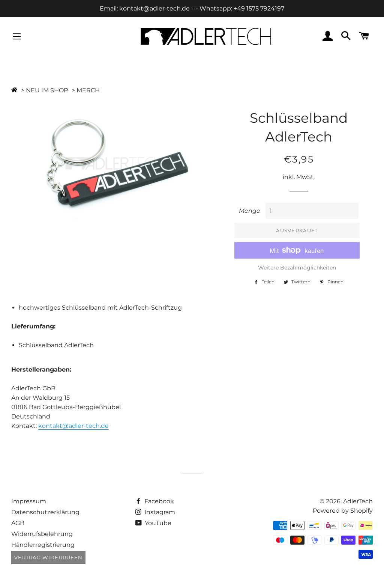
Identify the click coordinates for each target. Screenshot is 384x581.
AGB (17, 523)
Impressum (28, 501)
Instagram (159, 512)
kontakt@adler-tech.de (73, 425)
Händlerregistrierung (43, 544)
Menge (249, 210)
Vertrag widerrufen (48, 557)
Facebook (158, 501)
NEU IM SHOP (47, 90)
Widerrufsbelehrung (42, 533)
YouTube (157, 523)
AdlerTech (358, 501)
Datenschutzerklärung (45, 512)
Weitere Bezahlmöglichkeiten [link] (297, 267)
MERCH (88, 90)
